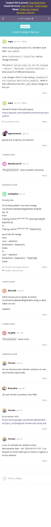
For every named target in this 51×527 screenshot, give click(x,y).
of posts (24, 18)
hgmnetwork (12, 170)
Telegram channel (29, 9)
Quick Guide (41, 6)
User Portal (27, 6)
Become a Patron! (26, 12)
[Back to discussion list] (3, 18)
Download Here (37, 2)
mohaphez (11, 339)
